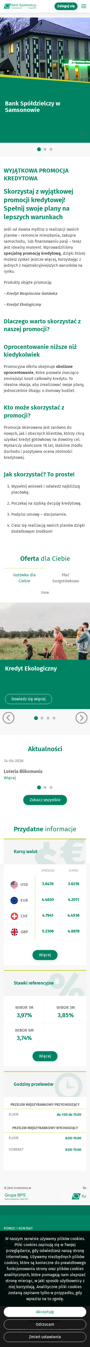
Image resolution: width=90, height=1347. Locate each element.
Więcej (10, 777)
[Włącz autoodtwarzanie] (81, 134)
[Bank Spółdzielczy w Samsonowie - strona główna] (20, 6)
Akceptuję (45, 1311)
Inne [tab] (45, 592)
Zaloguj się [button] (66, 6)
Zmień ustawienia (45, 1336)
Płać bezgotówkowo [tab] (65, 578)
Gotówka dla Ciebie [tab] (24, 578)
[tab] (39, 149)
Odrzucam (45, 1324)
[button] (83, 6)
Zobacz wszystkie (45, 799)
